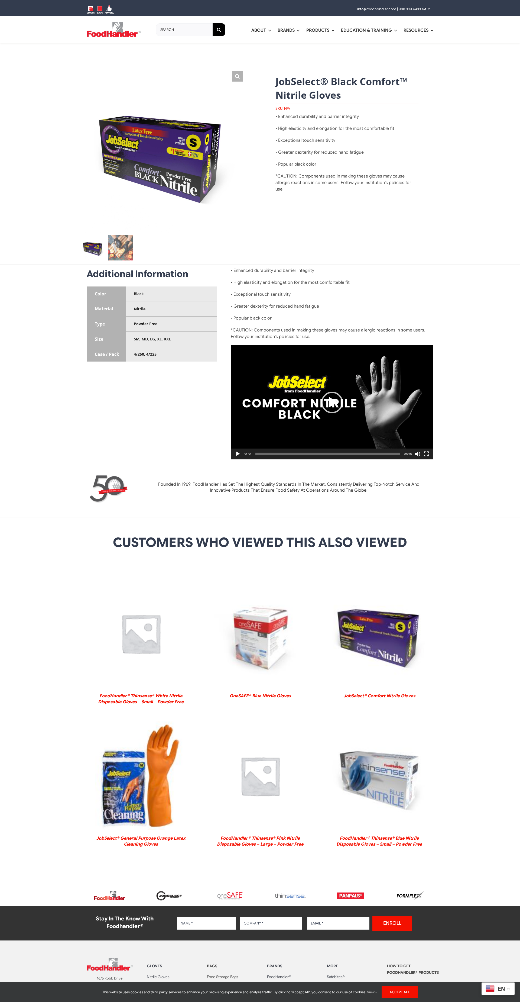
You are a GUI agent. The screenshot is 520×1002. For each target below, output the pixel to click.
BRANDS (274, 966)
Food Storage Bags (222, 976)
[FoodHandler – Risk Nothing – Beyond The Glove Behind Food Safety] (110, 960)
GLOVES (154, 966)
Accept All (399, 992)
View (371, 992)
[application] (332, 402)
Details (141, 634)
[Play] (237, 454)
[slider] (327, 454)
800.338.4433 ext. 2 (414, 9)
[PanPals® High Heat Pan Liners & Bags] (350, 894)
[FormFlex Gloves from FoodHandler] (410, 893)
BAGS (212, 966)
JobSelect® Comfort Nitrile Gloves (379, 696)
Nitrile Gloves (158, 976)
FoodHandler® (279, 976)
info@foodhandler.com (376, 9)
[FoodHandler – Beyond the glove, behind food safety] (109, 892)
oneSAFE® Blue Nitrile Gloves (260, 696)
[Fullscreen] (426, 454)
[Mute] (417, 454)
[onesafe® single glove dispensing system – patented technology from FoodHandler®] (229, 893)
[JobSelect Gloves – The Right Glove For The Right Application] (169, 890)
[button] (237, 76)
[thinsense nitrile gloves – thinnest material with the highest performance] (290, 895)
